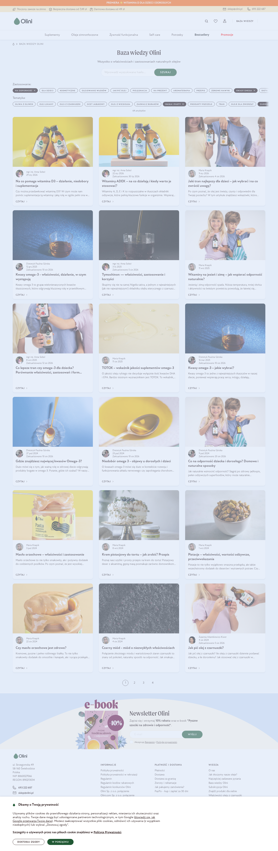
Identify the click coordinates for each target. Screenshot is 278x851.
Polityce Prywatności (107, 832)
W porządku (60, 842)
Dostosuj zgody (28, 842)
